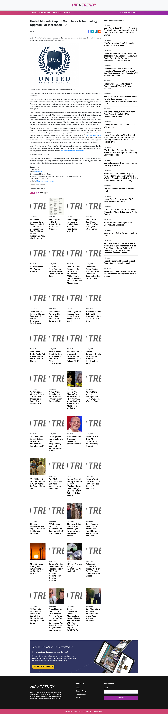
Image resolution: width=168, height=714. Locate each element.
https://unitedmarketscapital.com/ (72, 151)
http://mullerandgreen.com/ (45, 181)
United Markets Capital (93, 135)
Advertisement (81, 694)
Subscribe (121, 698)
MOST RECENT (44, 12)
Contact (78, 697)
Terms (78, 688)
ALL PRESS (57, 12)
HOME (34, 12)
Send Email (38, 172)
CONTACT (68, 12)
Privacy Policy (81, 691)
